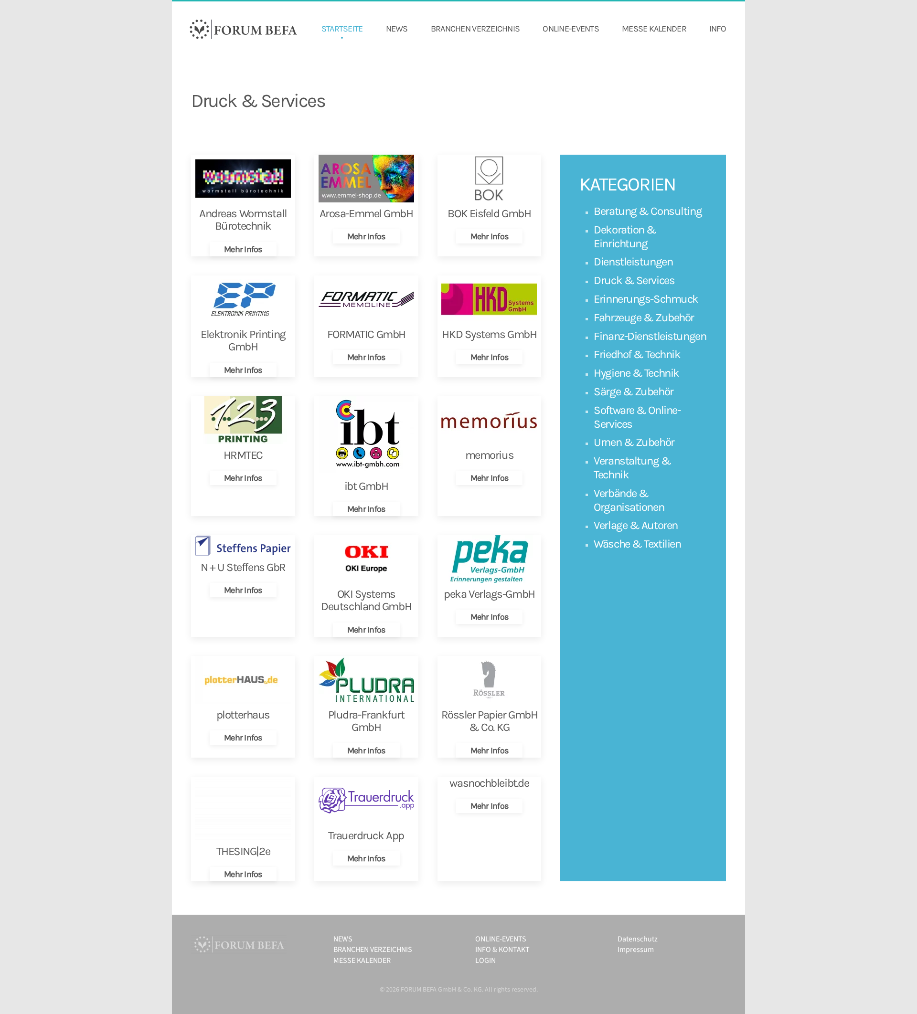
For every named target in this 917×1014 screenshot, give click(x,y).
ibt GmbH (366, 486)
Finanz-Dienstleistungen (650, 336)
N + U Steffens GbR (243, 567)
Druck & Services (634, 280)
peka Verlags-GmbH (489, 594)
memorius (489, 455)
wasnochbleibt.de (489, 783)
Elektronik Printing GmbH (243, 340)
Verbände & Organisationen (629, 500)
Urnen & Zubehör (634, 442)
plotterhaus (243, 714)
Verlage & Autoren (636, 525)
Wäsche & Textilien (637, 543)
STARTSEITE (342, 28)
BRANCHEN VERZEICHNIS (475, 28)
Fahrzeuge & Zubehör (644, 317)
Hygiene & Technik (636, 373)
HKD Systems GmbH (489, 334)
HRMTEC (243, 455)
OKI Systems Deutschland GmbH (366, 600)
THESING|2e (243, 851)
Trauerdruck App (366, 835)
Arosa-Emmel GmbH (366, 213)
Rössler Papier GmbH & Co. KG (489, 721)
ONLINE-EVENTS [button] (571, 28)
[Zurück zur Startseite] (243, 29)
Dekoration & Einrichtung (625, 236)
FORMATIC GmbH (366, 334)
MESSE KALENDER (654, 28)
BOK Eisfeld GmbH (489, 213)
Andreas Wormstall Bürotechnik (243, 219)
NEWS (397, 28)
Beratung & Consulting (648, 211)
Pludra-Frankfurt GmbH (366, 721)
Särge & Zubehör (633, 391)
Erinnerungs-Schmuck (646, 299)
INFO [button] (717, 28)
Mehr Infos (243, 249)
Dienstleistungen (633, 261)
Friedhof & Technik (637, 354)
